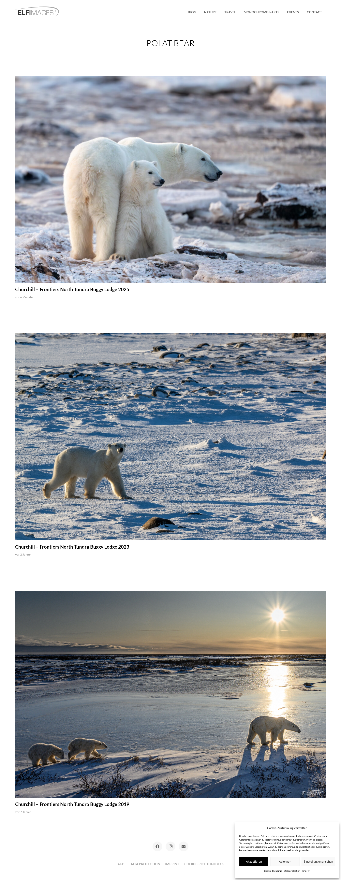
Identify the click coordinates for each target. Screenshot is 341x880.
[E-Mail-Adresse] (183, 846)
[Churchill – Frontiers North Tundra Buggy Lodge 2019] (170, 694)
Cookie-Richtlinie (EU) (204, 864)
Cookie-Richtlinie (273, 870)
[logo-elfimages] (37, 12)
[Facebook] (157, 846)
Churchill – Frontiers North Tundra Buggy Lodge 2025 (72, 289)
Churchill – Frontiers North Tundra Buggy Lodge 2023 (72, 547)
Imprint (306, 870)
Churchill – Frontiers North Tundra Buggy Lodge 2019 (72, 804)
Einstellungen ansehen (318, 861)
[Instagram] (170, 846)
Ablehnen (285, 861)
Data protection (292, 870)
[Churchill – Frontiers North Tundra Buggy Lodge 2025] (170, 179)
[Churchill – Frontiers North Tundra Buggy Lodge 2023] (170, 436)
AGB (120, 864)
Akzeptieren (254, 861)
